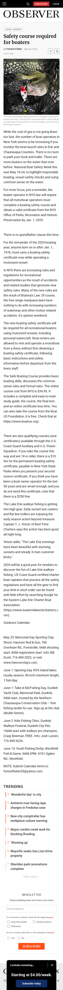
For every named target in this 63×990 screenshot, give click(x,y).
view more (30, 876)
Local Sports (13, 29)
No (22, 938)
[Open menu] (4, 4)
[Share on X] (56, 51)
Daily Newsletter (19, 922)
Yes (12, 938)
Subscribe (41, 4)
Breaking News (44, 922)
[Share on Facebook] (50, 51)
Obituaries (16, 926)
